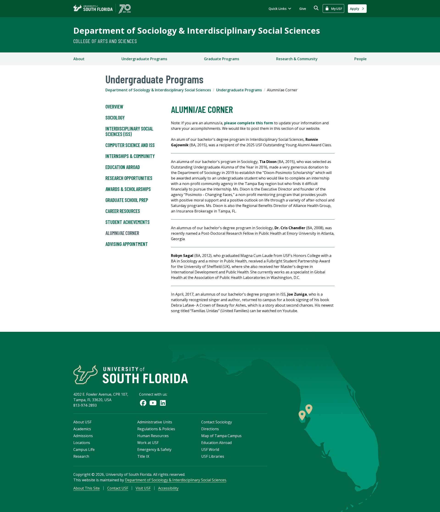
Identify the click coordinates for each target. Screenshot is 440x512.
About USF (82, 422)
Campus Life (84, 449)
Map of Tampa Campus (221, 435)
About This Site (86, 488)
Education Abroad (122, 167)
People (360, 58)
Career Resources (122, 211)
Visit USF (143, 488)
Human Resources (153, 435)
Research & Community (297, 58)
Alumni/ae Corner (122, 233)
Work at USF (148, 442)
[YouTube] (153, 403)
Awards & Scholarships (128, 189)
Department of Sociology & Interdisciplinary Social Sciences (196, 30)
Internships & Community (130, 156)
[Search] (316, 8)
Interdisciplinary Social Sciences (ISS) (129, 131)
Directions (210, 428)
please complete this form (248, 122)
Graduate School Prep (126, 200)
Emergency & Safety (154, 449)
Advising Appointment (126, 244)
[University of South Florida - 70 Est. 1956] (102, 9)
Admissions (83, 435)
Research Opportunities (128, 178)
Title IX (143, 456)
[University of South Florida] (130, 374)
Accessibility (168, 488)
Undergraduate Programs (144, 58)
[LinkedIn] (163, 403)
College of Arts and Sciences (105, 41)
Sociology (115, 117)
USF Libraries (212, 456)
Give (302, 8)
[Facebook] (143, 403)
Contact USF (117, 488)
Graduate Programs (221, 58)
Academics (82, 428)
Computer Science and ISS (130, 145)
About (79, 58)
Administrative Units (154, 422)
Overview (114, 106)
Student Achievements (127, 222)
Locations (81, 442)
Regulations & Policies (156, 428)
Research (81, 456)
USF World (210, 449)
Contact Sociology (216, 422)
